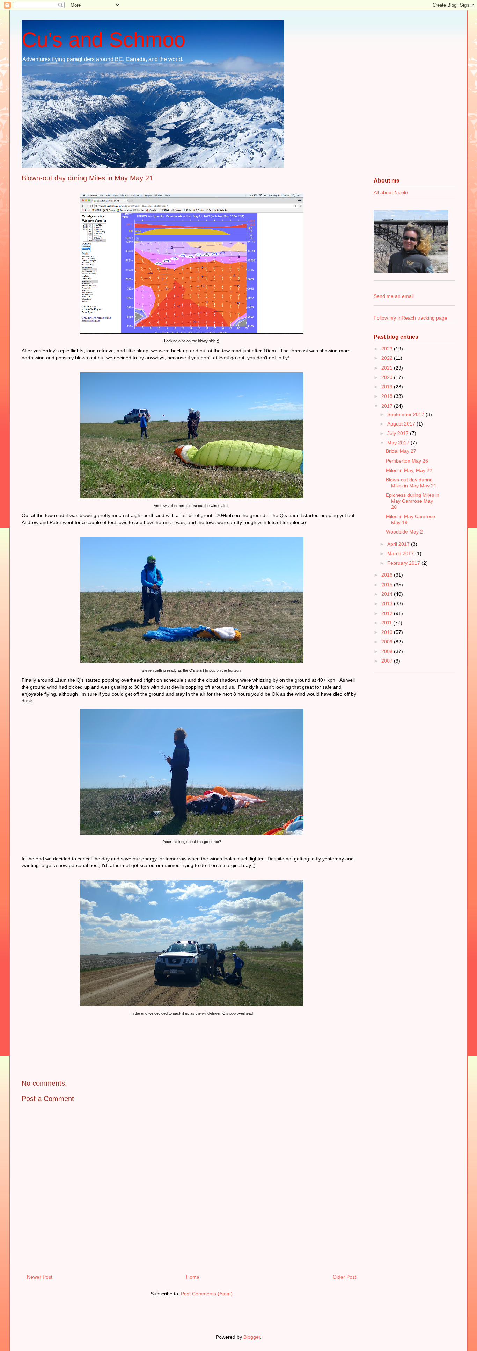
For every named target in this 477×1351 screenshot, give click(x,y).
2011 (387, 623)
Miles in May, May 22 (409, 470)
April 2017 (399, 544)
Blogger (251, 1337)
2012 (387, 613)
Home (192, 1277)
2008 (387, 651)
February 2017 (404, 563)
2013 (387, 603)
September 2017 (406, 414)
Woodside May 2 (404, 532)
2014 (387, 594)
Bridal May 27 (401, 451)
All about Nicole (391, 192)
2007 (387, 661)
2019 (387, 386)
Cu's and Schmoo (103, 39)
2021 (387, 368)
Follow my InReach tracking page (410, 318)
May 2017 (399, 442)
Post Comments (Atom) (207, 1293)
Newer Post (39, 1277)
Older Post (344, 1277)
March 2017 (401, 553)
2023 (387, 348)
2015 (387, 584)
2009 (387, 641)
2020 (387, 377)
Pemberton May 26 (407, 461)
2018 (387, 396)
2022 (387, 358)
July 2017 (398, 433)
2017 (387, 406)
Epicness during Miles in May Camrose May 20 (412, 501)
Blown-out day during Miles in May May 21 (411, 482)
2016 (387, 575)
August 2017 (402, 424)
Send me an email (394, 296)
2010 (387, 632)
